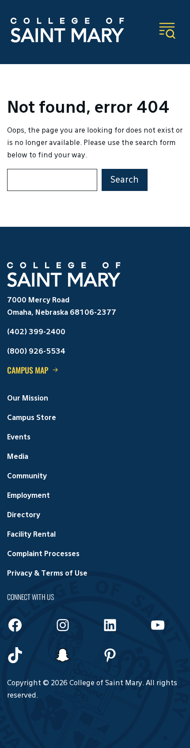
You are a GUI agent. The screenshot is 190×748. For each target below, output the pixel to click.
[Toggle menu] (167, 30)
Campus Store (31, 418)
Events (18, 437)
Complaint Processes (43, 554)
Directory (23, 515)
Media (17, 457)
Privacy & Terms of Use (47, 573)
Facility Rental (31, 534)
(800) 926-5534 (36, 351)
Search (124, 180)
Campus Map (27, 370)
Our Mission (27, 398)
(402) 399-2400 (36, 332)
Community (27, 476)
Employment (28, 496)
